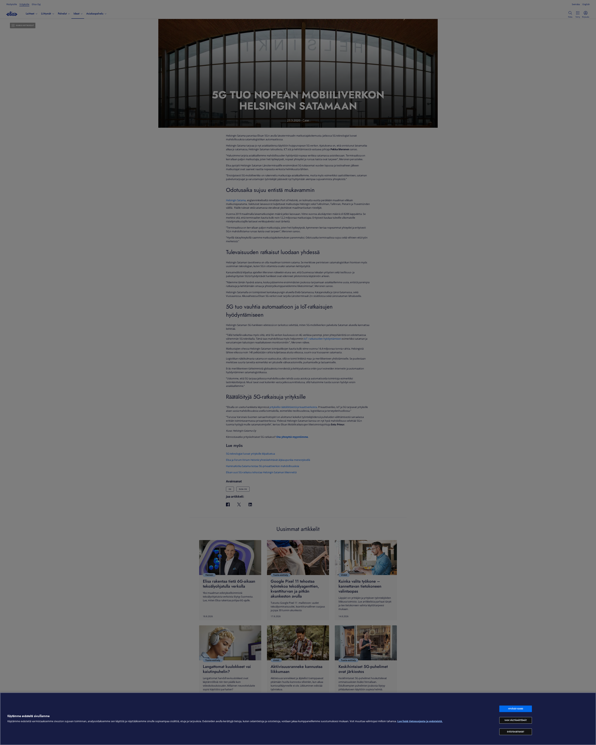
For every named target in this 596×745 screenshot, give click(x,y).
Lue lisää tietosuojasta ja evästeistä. (420, 721)
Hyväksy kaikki (515, 708)
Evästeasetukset (515, 731)
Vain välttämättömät (515, 720)
